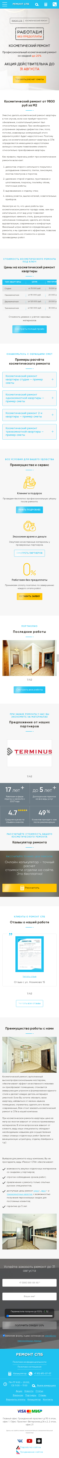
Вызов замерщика (46, 1385)
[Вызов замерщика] (37, 4)
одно (36, 1191)
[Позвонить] (55, 4)
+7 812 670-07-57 (42, 1373)
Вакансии (18, 1395)
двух (43, 1191)
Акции (19, 1391)
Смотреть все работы (29, 690)
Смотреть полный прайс (29, 329)
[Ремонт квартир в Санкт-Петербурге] (21, 4)
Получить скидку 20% (29, 1325)
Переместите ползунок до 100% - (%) (29, 1312)
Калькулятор (20, 1373)
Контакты (48, 1400)
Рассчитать (32, 888)
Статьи (39, 1391)
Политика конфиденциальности (29, 1362)
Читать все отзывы (30, 1003)
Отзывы (42, 1395)
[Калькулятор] (46, 4)
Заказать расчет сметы (29, 79)
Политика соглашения (29, 1367)
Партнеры (30, 1395)
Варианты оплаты (15, 1400)
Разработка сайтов (30, 1447)
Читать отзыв (29, 976)
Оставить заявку (29, 596)
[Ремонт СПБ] (29, 1354)
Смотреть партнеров (29, 553)
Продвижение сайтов (31, 1452)
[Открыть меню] (4, 4)
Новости (28, 1391)
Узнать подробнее (29, 510)
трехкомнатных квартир (20, 1194)
